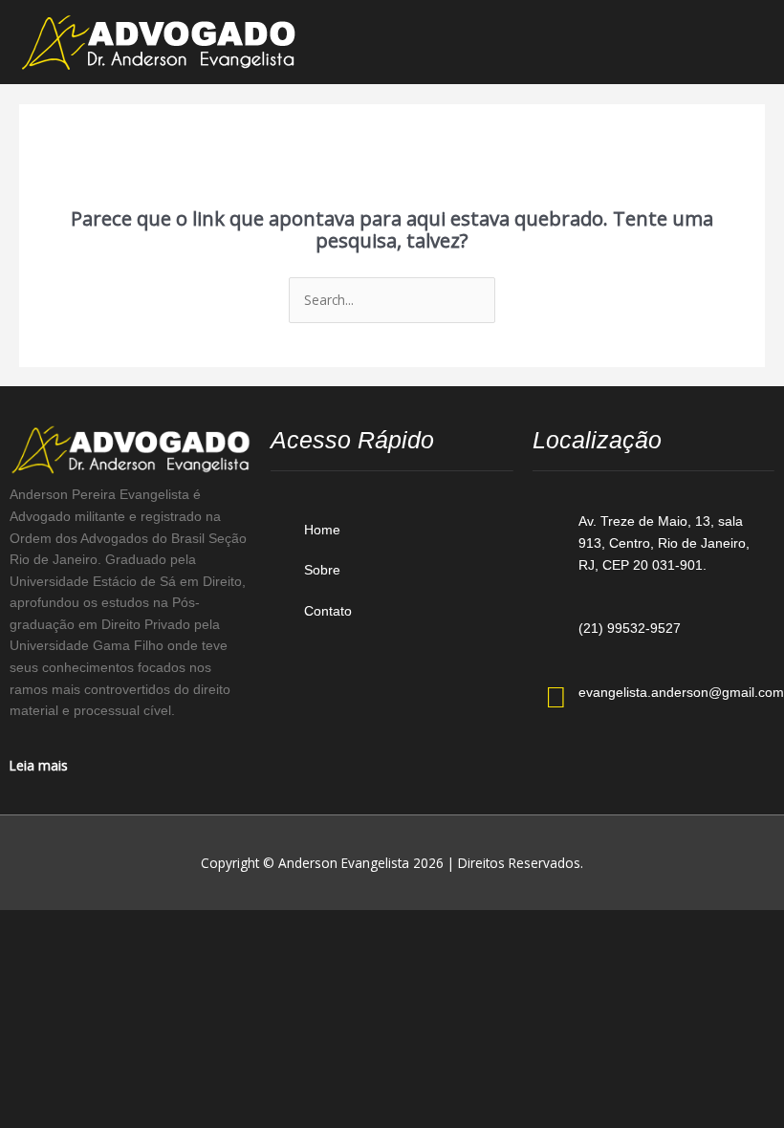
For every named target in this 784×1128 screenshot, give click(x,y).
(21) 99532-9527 (629, 628)
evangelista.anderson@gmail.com (681, 692)
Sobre (322, 570)
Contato (328, 611)
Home (322, 530)
